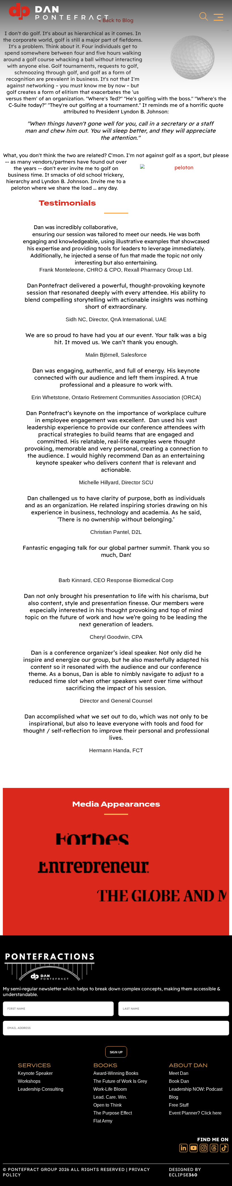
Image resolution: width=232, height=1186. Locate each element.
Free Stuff (178, 1105)
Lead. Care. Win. (110, 1097)
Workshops (29, 1081)
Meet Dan (178, 1073)
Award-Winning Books (115, 1073)
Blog (173, 1097)
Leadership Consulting (40, 1089)
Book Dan (179, 1081)
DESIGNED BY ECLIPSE (185, 1172)
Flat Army (102, 1121)
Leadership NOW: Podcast (195, 1089)
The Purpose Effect (112, 1113)
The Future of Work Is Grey (120, 1081)
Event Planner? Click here (195, 1113)
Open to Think (107, 1105)
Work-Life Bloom (110, 1089)
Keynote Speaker (35, 1073)
